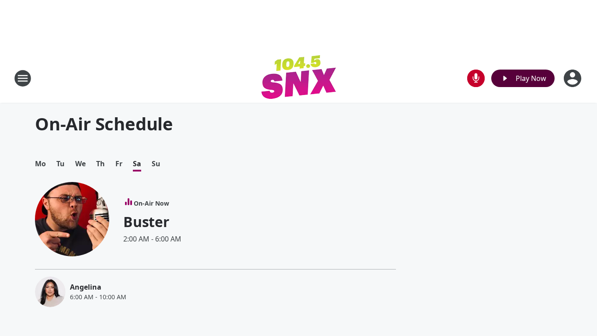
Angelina (85, 287)
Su (156, 163)
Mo (40, 163)
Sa (137, 163)
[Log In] (573, 78)
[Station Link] (298, 78)
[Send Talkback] (476, 78)
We (80, 163)
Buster (146, 221)
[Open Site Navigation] (22, 78)
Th (100, 163)
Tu (60, 163)
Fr (118, 163)
